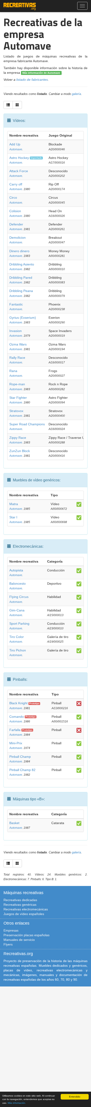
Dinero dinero (19, 251)
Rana (13, 371)
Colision (15, 211)
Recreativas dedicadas (20, 900)
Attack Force (18, 171)
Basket (14, 823)
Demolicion (17, 237)
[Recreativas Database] (19, 6)
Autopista (16, 570)
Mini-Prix (15, 743)
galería (76, 94)
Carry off (15, 184)
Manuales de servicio (19, 940)
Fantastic (16, 304)
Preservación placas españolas (26, 935)
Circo (13, 197)
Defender (16, 224)
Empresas (11, 930)
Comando (16, 716)
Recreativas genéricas (20, 904)
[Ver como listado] (8, 105)
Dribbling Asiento (21, 264)
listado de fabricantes (32, 79)
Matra (13, 504)
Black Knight (18, 703)
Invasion (15, 331)
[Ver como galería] (17, 105)
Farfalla (15, 730)
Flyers (8, 944)
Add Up (14, 144)
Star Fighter (18, 397)
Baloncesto (17, 583)
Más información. (17, 1103)
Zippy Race (17, 437)
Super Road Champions (27, 424)
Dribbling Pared (20, 277)
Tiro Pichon (17, 650)
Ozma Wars (18, 344)
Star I (13, 517)
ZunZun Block (19, 451)
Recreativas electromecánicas (26, 909)
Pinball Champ (20, 756)
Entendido (74, 1096)
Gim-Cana (16, 610)
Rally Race (17, 357)
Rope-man (17, 384)
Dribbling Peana (21, 291)
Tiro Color (16, 637)
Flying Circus (18, 597)
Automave (15, 149)
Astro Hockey (19, 158)
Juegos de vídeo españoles (24, 914)
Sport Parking (19, 623)
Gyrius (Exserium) (22, 317)
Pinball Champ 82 (22, 770)
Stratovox (16, 411)
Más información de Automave (41, 72)
